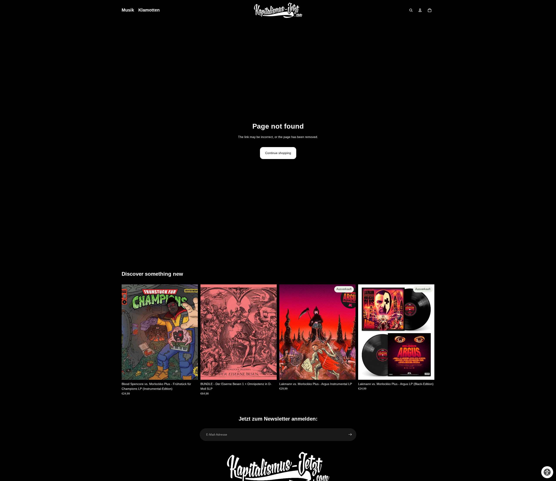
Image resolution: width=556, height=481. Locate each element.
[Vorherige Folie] (285, 332)
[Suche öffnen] (411, 10)
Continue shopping (278, 153)
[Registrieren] (350, 434)
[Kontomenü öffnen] (420, 10)
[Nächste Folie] (349, 332)
